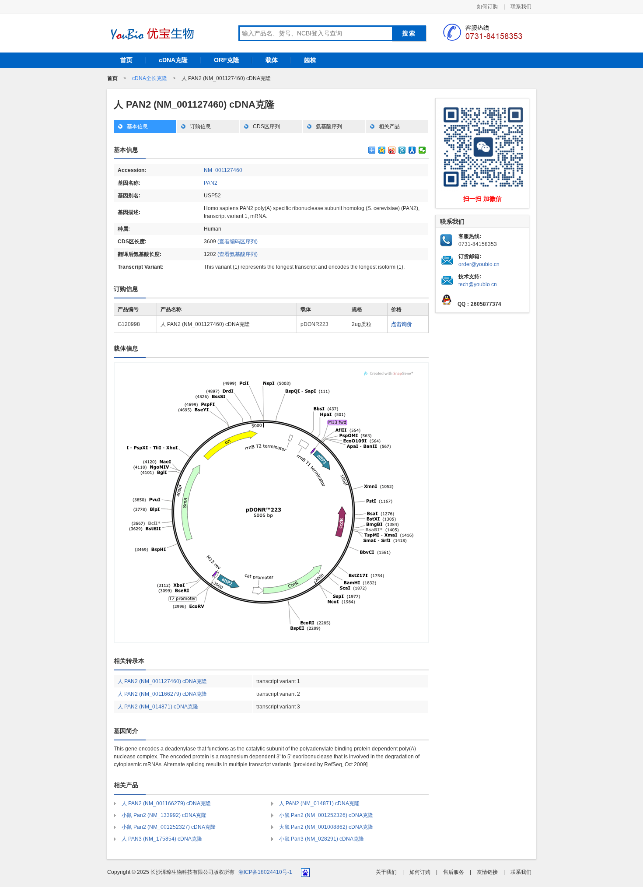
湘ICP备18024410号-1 (265, 872)
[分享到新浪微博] (392, 150)
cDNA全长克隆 (149, 78)
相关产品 (389, 126)
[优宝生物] (151, 34)
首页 (126, 59)
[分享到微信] (422, 150)
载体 (272, 59)
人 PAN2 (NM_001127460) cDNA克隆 (162, 681)
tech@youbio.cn (477, 284)
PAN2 (210, 183)
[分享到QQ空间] (382, 150)
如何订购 (487, 7)
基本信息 (137, 126)
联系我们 (520, 7)
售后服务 (453, 872)
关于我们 (386, 872)
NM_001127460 (223, 170)
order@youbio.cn (479, 264)
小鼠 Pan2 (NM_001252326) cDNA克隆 (326, 815)
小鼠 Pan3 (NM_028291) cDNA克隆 (321, 839)
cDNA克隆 (173, 59)
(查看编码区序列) (237, 241)
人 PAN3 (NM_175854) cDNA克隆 (162, 839)
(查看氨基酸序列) (237, 254)
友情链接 (487, 872)
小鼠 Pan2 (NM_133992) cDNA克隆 (164, 815)
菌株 (310, 59)
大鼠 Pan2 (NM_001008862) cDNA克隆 (326, 827)
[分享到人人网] (412, 150)
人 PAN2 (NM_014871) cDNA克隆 (158, 707)
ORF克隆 (226, 59)
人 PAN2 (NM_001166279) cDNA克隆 (162, 694)
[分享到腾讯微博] (402, 150)
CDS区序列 (266, 126)
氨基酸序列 (329, 126)
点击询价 (401, 324)
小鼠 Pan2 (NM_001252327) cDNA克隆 (169, 827)
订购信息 (200, 126)
